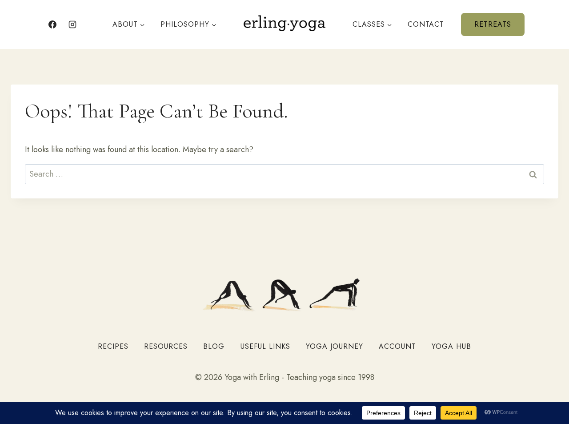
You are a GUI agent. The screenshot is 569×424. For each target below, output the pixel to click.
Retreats (492, 24)
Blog (213, 346)
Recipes (113, 346)
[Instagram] (72, 24)
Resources (166, 346)
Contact (426, 24)
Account (397, 346)
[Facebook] (52, 24)
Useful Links (265, 346)
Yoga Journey (334, 346)
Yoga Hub (451, 346)
